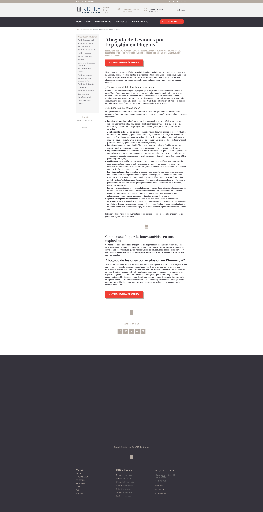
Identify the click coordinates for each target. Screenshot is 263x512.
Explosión (81, 60)
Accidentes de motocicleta (87, 50)
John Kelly (85, 117)
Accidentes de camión (85, 43)
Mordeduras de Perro (85, 56)
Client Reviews (89, 1)
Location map (159, 388)
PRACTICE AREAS (103, 22)
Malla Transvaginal (84, 97)
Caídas (80, 72)
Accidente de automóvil (86, 40)
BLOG (78, 487)
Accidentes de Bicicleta (86, 84)
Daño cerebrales (83, 94)
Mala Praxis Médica (84, 69)
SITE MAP (79, 493)
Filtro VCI (81, 104)
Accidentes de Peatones (86, 91)
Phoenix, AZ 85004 (127, 11)
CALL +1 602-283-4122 (172, 22)
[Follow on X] (173, 1)
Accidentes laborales (85, 75)
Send (86, 430)
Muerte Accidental (84, 47)
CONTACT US (121, 22)
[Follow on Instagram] (185, 1)
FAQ (82, 1)
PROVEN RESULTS (140, 22)
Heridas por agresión (85, 53)
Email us (160, 485)
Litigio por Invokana (84, 100)
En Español (182, 10)
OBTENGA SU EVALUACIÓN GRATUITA (124, 62)
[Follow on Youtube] (181, 1)
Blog (77, 1)
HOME (79, 22)
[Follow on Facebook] (169, 1)
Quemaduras (82, 87)
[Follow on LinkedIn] (177, 1)
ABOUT (87, 22)
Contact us (160, 489)
